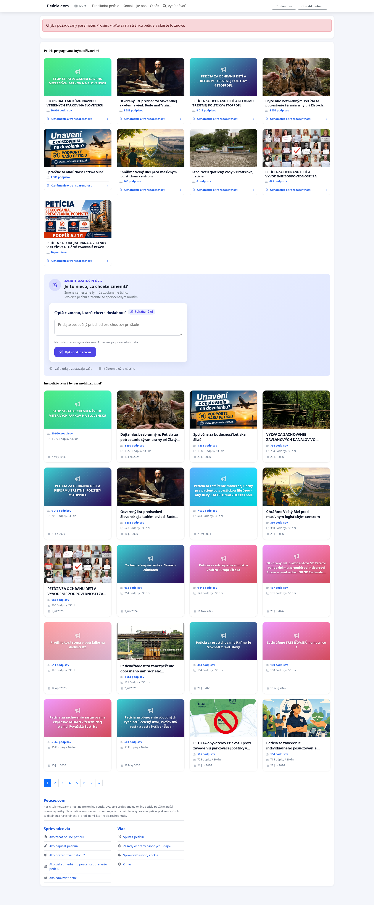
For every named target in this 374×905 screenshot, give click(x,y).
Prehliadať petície (105, 6)
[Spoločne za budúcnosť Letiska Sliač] (77, 160)
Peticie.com (58, 6)
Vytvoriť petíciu (78, 352)
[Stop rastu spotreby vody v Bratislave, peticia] (223, 162)
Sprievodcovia (57, 828)
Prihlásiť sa (284, 6)
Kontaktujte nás (135, 6)
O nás (154, 6)
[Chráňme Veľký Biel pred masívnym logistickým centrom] (150, 162)
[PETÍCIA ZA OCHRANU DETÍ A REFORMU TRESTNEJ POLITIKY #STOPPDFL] (223, 91)
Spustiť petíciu (312, 6)
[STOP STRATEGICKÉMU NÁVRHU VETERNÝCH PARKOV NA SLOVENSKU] (77, 91)
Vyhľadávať (176, 6)
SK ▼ (83, 6)
